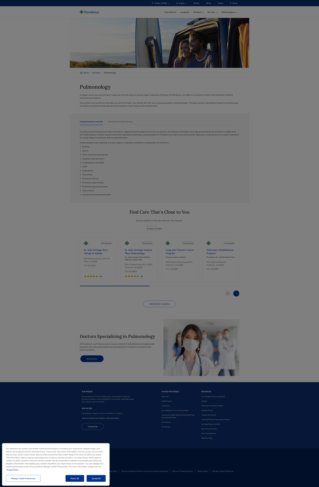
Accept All (96, 478)
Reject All (75, 478)
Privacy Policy (12, 469)
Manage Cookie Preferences (23, 478)
